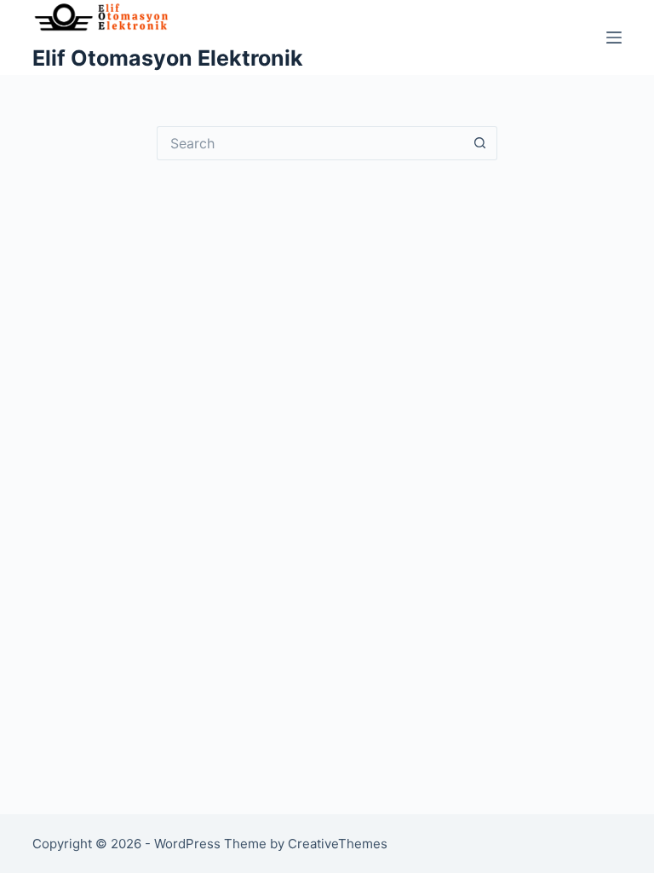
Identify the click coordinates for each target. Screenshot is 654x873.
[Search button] (480, 143)
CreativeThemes (337, 843)
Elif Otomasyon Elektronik (167, 58)
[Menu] (614, 37)
